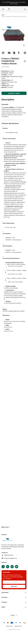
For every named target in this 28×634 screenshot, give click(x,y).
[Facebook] (3, 566)
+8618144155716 (8, 555)
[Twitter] (7, 566)
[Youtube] (12, 566)
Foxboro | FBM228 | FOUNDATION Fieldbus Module (8, 447)
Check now (6, 411)
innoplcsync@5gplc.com (10, 558)
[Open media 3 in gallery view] (19, 53)
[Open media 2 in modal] (14, 35)
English (13, 615)
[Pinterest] (16, 566)
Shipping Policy (18, 626)
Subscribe (14, 586)
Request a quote (14, 93)
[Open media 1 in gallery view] (9, 53)
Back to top (5, 527)
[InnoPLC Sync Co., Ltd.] (9, 9)
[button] (25, 9)
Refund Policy (9, 626)
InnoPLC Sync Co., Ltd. (14, 629)
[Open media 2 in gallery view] (14, 53)
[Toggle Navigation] (3, 9)
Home (2, 14)
